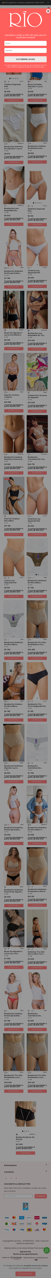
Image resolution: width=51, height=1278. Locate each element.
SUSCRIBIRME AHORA (25, 59)
